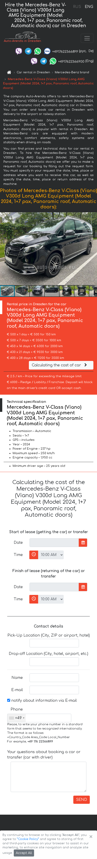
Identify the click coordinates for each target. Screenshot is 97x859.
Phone (17, 709)
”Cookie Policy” (28, 839)
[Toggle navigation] (87, 38)
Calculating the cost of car (57, 365)
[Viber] (18, 51)
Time (18, 555)
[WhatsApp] (37, 51)
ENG (89, 7)
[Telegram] (28, 51)
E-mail (17, 690)
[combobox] (16, 718)
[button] (93, 248)
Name (17, 678)
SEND (81, 800)
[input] (54, 542)
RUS (77, 7)
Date (18, 543)
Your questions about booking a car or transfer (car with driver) (44, 754)
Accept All (24, 853)
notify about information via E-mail (43, 701)
